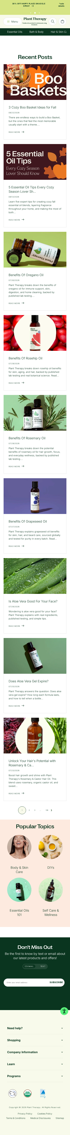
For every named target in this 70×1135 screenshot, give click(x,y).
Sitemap (60, 1118)
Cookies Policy (44, 1113)
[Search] (53, 21)
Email (30, 966)
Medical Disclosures (40, 1118)
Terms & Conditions (15, 1118)
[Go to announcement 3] (39, 12)
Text (42, 966)
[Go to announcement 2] (35, 12)
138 (47, 810)
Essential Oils (14, 31)
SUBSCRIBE (56, 982)
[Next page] (51, 810)
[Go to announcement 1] (31, 12)
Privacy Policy (25, 1113)
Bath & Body (36, 31)
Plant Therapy (33, 1107)
